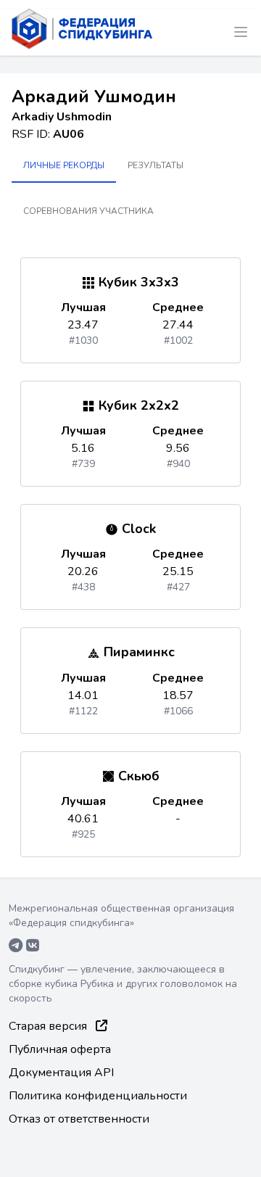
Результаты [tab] (155, 165)
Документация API (61, 1073)
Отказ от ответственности (79, 1119)
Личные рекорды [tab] (63, 165)
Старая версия (49, 1026)
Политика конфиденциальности (98, 1096)
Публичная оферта (60, 1049)
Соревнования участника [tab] (88, 211)
